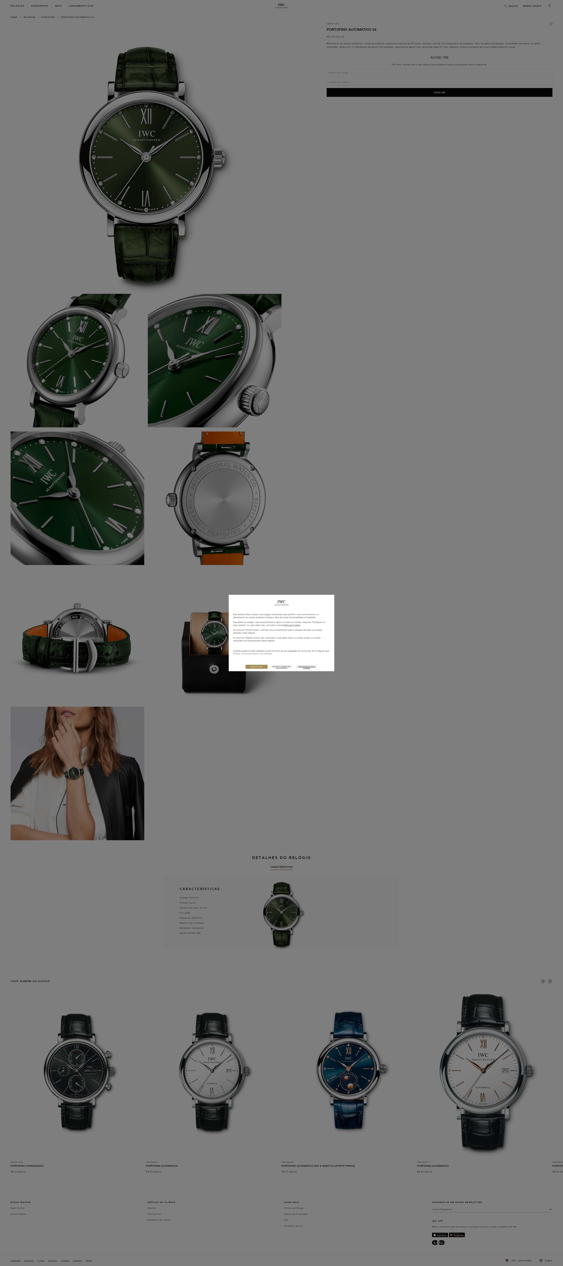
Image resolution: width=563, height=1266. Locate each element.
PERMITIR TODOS (256, 667)
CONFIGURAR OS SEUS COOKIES (306, 667)
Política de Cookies (291, 625)
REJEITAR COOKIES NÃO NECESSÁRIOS (281, 667)
